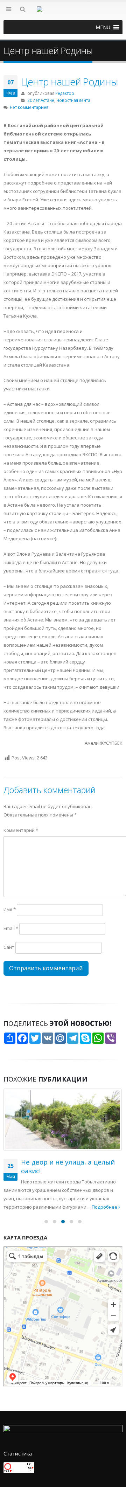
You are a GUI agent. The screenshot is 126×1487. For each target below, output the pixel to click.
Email (11, 928)
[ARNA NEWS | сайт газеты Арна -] (63, 13)
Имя (10, 909)
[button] (103, 27)
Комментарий (21, 830)
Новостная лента (73, 100)
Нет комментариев (29, 107)
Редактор (64, 93)
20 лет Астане (40, 100)
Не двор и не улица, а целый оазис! (68, 1166)
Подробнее (105, 1207)
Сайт (9, 947)
